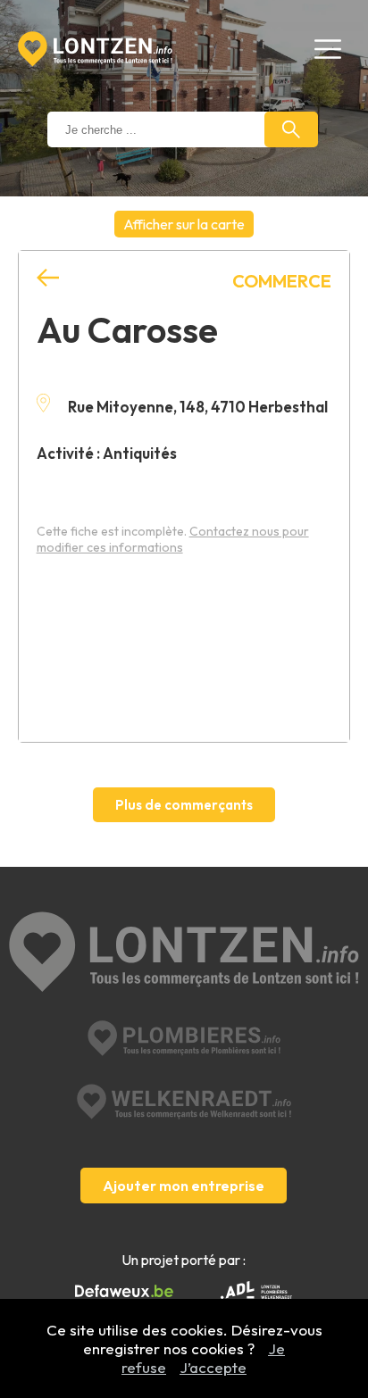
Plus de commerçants (184, 804)
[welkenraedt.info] (183, 1101)
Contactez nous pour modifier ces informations (173, 539)
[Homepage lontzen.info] (95, 49)
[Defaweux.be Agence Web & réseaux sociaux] (124, 1292)
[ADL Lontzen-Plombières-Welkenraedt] (256, 1291)
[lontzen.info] (183, 953)
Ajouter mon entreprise (183, 1185)
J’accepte (213, 1367)
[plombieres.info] (184, 1038)
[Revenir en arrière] (48, 278)
